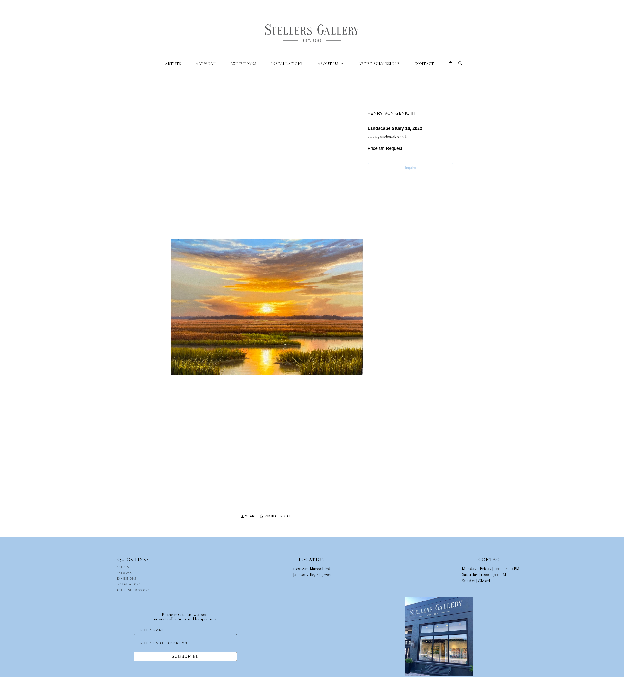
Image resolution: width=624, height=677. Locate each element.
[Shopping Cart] (450, 63)
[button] (331, 63)
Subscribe (185, 656)
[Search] (460, 63)
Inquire (410, 168)
